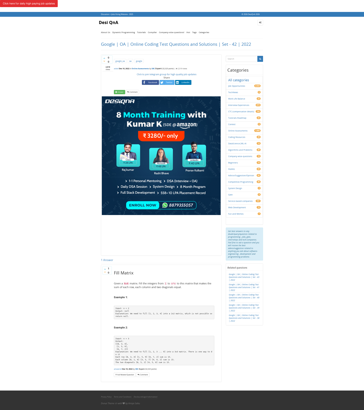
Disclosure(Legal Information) (145, 397)
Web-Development (237, 207)
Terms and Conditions (123, 397)
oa (130, 61)
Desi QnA (108, 22)
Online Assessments (140, 68)
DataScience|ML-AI (237, 143)
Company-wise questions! (171, 32)
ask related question (125, 374)
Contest (231, 124)
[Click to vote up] (104, 58)
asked (116, 68)
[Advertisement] (161, 235)
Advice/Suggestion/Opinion (241, 175)
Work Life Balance (236, 98)
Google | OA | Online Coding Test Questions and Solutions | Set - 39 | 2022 (244, 308)
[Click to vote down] (104, 61)
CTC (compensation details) (241, 111)
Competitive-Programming (240, 181)
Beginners (233, 162)
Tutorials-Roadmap (237, 118)
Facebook (152, 82)
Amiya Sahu (134, 403)
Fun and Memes (236, 213)
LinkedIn (185, 82)
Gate (230, 194)
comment (133, 92)
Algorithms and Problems (240, 150)
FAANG (231, 169)
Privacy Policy (106, 397)
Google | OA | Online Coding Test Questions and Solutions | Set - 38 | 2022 (244, 318)
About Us (105, 32)
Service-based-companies (240, 201)
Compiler (152, 32)
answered (118, 369)
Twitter (169, 82)
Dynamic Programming (123, 32)
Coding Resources (236, 137)
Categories (204, 32)
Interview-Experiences (238, 105)
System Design (235, 188)
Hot (188, 32)
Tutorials (141, 32)
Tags (194, 32)
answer (121, 92)
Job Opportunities (236, 86)
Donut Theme (107, 403)
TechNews (233, 92)
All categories (238, 80)
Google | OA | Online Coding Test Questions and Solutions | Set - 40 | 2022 (244, 297)
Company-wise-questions (240, 156)
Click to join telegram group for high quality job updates (167, 74)
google (139, 61)
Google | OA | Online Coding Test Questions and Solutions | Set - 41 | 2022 (244, 287)
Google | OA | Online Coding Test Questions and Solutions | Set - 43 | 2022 (244, 277)
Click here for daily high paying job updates (29, 3)
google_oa (120, 61)
